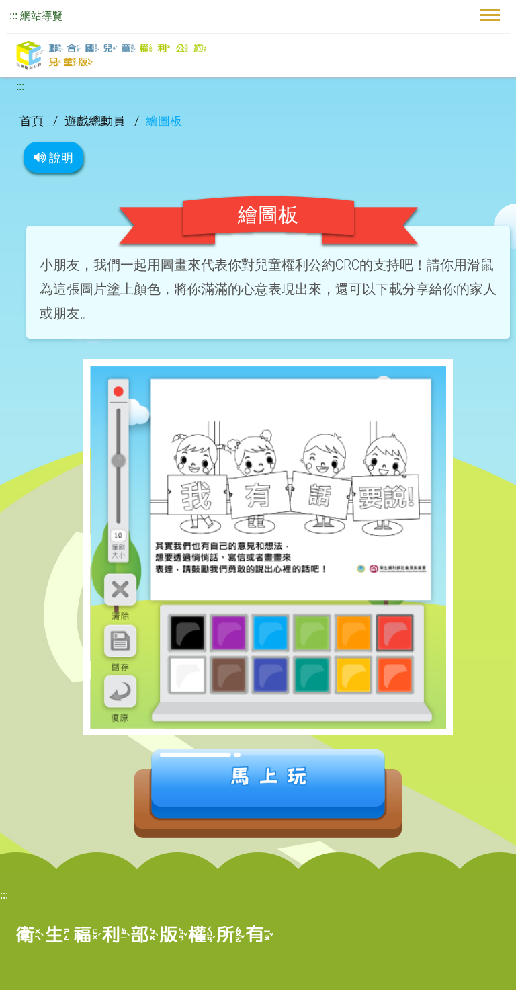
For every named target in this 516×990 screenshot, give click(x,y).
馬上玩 (268, 794)
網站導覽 (41, 16)
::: (13, 16)
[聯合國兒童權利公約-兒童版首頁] (111, 55)
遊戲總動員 (96, 121)
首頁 (32, 121)
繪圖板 (164, 121)
